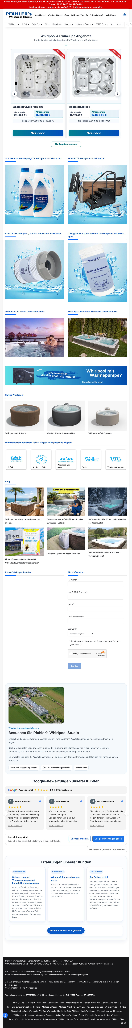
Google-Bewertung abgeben (108, 839)
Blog (112, 24)
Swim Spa (36, 24)
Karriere (36, 1007)
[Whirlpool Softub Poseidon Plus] (66, 415)
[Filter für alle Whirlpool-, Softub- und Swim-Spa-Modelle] (34, 270)
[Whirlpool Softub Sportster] (107, 415)
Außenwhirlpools (50, 1019)
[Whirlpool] (34, 338)
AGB (62, 1003)
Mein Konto (111, 15)
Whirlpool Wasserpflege (58, 15)
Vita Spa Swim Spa (95, 1007)
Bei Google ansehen (15, 826)
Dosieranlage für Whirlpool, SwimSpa (63, 554)
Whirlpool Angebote (53, 24)
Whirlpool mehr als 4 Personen (109, 1011)
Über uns (67, 24)
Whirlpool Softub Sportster (100, 433)
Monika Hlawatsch (105, 801)
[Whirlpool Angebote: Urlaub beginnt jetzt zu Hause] (24, 502)
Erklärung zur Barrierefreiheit (19, 1007)
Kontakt (120, 24)
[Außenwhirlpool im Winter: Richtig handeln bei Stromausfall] (107, 502)
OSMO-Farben (102, 24)
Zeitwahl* (72, 629)
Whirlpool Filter (118, 1019)
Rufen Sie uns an (20, 1003)
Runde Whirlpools (86, 1015)
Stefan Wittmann (23, 801)
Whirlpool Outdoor (49, 1007)
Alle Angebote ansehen (66, 144)
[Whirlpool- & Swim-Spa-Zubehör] (97, 195)
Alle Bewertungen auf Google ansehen (107, 849)
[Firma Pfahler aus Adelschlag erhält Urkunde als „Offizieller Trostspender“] (24, 542)
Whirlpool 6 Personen (45, 1015)
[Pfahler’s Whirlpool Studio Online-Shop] (19, 15)
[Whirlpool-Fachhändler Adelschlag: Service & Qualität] (107, 538)
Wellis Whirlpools (88, 1011)
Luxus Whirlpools (16, 1019)
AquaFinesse (40, 15)
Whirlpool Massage (33, 1019)
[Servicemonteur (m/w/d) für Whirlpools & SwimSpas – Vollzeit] (66, 502)
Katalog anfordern (83, 24)
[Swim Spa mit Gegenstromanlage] (97, 338)
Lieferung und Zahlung (111, 1003)
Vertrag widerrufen (92, 1003)
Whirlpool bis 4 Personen (24, 1015)
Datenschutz (103, 641)
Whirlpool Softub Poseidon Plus (61, 433)
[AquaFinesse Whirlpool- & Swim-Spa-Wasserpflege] (34, 195)
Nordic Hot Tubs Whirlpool (68, 1011)
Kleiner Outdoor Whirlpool (66, 1015)
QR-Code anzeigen (80, 839)
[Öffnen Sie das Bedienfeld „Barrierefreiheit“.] (5, 1015)
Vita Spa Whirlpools (47, 1011)
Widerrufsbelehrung (74, 1003)
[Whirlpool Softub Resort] (24, 415)
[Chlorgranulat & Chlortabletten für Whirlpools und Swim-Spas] (97, 273)
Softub (24, 24)
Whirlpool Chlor (103, 1019)
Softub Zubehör (97, 15)
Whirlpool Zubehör (79, 15)
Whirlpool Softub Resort (16, 433)
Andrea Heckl (62, 801)
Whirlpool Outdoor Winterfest (107, 1015)
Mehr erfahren (38, 133)
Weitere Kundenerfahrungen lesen (66, 930)
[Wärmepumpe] (66, 376)
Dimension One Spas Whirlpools (24, 1011)
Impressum (41, 1003)
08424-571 (68, 961)
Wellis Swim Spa (111, 1007)
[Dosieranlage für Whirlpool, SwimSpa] (66, 539)
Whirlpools (13, 24)
